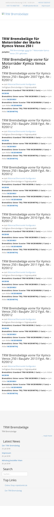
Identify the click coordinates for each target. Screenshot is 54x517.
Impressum (46, 6)
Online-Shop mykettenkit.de (15, 485)
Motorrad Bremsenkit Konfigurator (22, 84)
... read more (47, 436)
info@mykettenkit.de (30, 6)
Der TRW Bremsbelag (13, 490)
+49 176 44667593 (12, 6)
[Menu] (51, 25)
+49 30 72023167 (44, 3)
